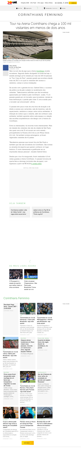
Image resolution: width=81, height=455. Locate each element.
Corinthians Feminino (40, 14)
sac (56, 2)
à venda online (36, 164)
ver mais (26, 443)
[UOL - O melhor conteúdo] (12, 2)
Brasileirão (54, 8)
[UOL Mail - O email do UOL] (59, 3)
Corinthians (40, 71)
